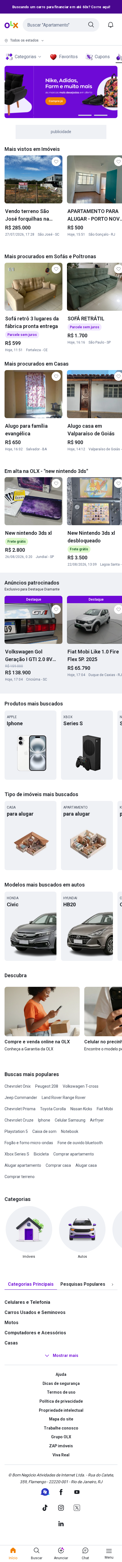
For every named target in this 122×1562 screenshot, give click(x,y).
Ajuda (61, 1374)
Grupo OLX (61, 1437)
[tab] (31, 1284)
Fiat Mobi (105, 1109)
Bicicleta (41, 1154)
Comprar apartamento (73, 1154)
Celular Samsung (70, 1120)
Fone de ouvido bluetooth (80, 1142)
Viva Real (61, 1455)
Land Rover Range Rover (64, 1097)
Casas (11, 1343)
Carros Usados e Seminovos (35, 1312)
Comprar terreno (20, 1176)
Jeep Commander (21, 1097)
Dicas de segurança (61, 1383)
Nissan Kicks (81, 1109)
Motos (11, 1322)
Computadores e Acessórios (35, 1332)
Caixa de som (44, 1131)
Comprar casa (58, 1165)
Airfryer (97, 1120)
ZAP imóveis (61, 1446)
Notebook (69, 1131)
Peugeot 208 (46, 1086)
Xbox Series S (17, 1154)
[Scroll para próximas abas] (112, 1284)
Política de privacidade (61, 1401)
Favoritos (68, 56)
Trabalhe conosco (61, 1428)
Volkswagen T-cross (80, 1086)
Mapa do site (61, 1419)
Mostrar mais (65, 1355)
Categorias (25, 56)
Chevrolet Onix (18, 1086)
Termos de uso (61, 1392)
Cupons (102, 56)
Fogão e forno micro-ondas (29, 1142)
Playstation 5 (16, 1131)
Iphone (44, 1120)
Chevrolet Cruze (19, 1120)
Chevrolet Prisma (20, 1109)
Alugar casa (86, 1165)
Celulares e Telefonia (27, 1302)
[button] (61, 25)
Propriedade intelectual (61, 1410)
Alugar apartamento (23, 1165)
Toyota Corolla (53, 1109)
